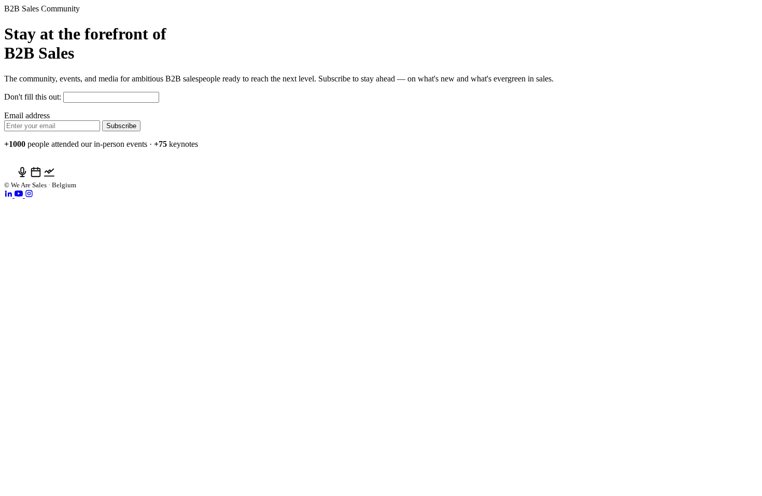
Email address (27, 115)
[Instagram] (29, 194)
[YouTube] (20, 194)
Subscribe (121, 126)
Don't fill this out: (33, 96)
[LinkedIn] (9, 194)
